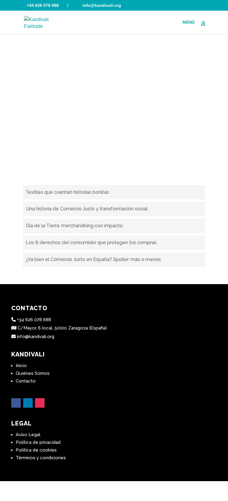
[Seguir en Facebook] (16, 403)
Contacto (26, 381)
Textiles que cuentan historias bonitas (67, 192)
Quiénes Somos (33, 373)
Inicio (21, 365)
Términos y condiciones (41, 457)
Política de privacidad (38, 442)
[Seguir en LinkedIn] (28, 403)
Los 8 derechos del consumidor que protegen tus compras (91, 242)
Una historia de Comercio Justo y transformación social (87, 209)
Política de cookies (36, 450)
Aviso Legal (28, 434)
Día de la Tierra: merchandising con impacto (74, 225)
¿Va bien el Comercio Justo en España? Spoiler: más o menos (93, 259)
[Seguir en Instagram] (40, 403)
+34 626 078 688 (43, 5)
